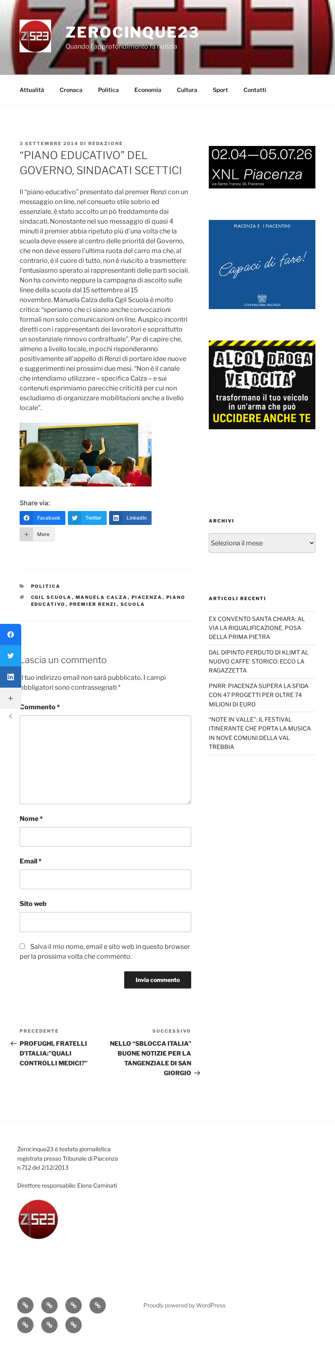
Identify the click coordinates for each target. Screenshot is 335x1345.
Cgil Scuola (51, 597)
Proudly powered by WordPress (184, 1305)
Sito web (33, 904)
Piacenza (147, 597)
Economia (147, 89)
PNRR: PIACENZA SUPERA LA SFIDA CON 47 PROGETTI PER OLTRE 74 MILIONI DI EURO (258, 695)
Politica (108, 89)
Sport (220, 89)
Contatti (254, 89)
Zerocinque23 (132, 32)
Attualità (32, 89)
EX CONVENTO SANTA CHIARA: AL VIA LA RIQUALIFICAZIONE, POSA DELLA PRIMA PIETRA (257, 628)
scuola (133, 604)
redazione (105, 143)
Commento (40, 707)
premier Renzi (93, 604)
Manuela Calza (102, 597)
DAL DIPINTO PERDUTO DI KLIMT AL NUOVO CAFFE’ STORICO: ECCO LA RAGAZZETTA (258, 661)
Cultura (187, 89)
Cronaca (71, 89)
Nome (31, 819)
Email (31, 861)
